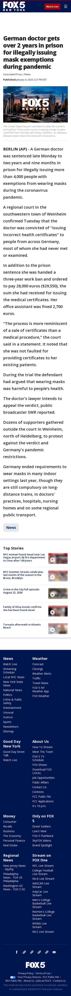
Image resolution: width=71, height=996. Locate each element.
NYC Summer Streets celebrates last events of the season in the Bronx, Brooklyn (23, 575)
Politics (7, 695)
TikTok (32, 952)
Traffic (36, 678)
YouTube (39, 952)
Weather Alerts (41, 673)
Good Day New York (12, 743)
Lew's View (39, 831)
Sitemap (8, 731)
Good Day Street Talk (14, 753)
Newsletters (11, 726)
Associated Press (12, 74)
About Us (40, 741)
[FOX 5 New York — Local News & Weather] (14, 6)
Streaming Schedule (9, 670)
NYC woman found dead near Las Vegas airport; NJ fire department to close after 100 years (24, 557)
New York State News (13, 683)
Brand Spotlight (42, 845)
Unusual (8, 712)
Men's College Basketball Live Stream (41, 903)
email (54, 952)
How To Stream (42, 747)
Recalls (7, 826)
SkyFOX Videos (41, 840)
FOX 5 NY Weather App (40, 689)
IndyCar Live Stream (40, 893)
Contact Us (39, 787)
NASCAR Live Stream (40, 885)
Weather (40, 658)
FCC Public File (41, 796)
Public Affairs (40, 782)
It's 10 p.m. (39, 806)
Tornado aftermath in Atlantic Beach (22, 626)
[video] (58, 558)
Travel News (40, 683)
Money (9, 816)
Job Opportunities (43, 778)
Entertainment (12, 708)
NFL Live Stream (43, 866)
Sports (7, 722)
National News (12, 690)
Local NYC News (13, 677)
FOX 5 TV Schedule (38, 758)
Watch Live (52, 6)
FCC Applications (43, 801)
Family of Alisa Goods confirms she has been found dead (22, 608)
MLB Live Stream (43, 878)
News (27, 74)
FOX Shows (39, 765)
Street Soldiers (41, 826)
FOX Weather (40, 696)
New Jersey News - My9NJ (14, 867)
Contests (38, 792)
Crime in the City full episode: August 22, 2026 (21, 591)
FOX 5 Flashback (42, 836)
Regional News (11, 857)
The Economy (12, 836)
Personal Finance (14, 840)
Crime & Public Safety (12, 701)
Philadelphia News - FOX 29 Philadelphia (12, 877)
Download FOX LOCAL (42, 771)
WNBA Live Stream (39, 925)
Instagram (24, 952)
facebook (17, 952)
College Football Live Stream (42, 872)
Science (8, 717)
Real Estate (10, 845)
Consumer (9, 822)
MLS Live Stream (43, 932)
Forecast (38, 664)
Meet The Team (42, 752)
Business (9, 831)
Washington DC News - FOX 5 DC (14, 887)
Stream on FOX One (41, 857)
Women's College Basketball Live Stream (43, 915)
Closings (37, 669)
